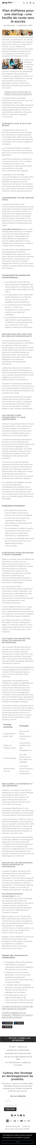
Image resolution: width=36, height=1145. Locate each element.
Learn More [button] (26, 1137)
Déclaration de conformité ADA (18, 1053)
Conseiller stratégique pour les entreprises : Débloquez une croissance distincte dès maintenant (17, 1015)
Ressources (22, 1047)
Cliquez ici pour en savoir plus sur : (18, 92)
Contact (12, 1047)
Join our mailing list (18, 1096)
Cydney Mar (16, 1126)
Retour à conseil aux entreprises (19, 1039)
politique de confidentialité (18, 1050)
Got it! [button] (18, 1142)
